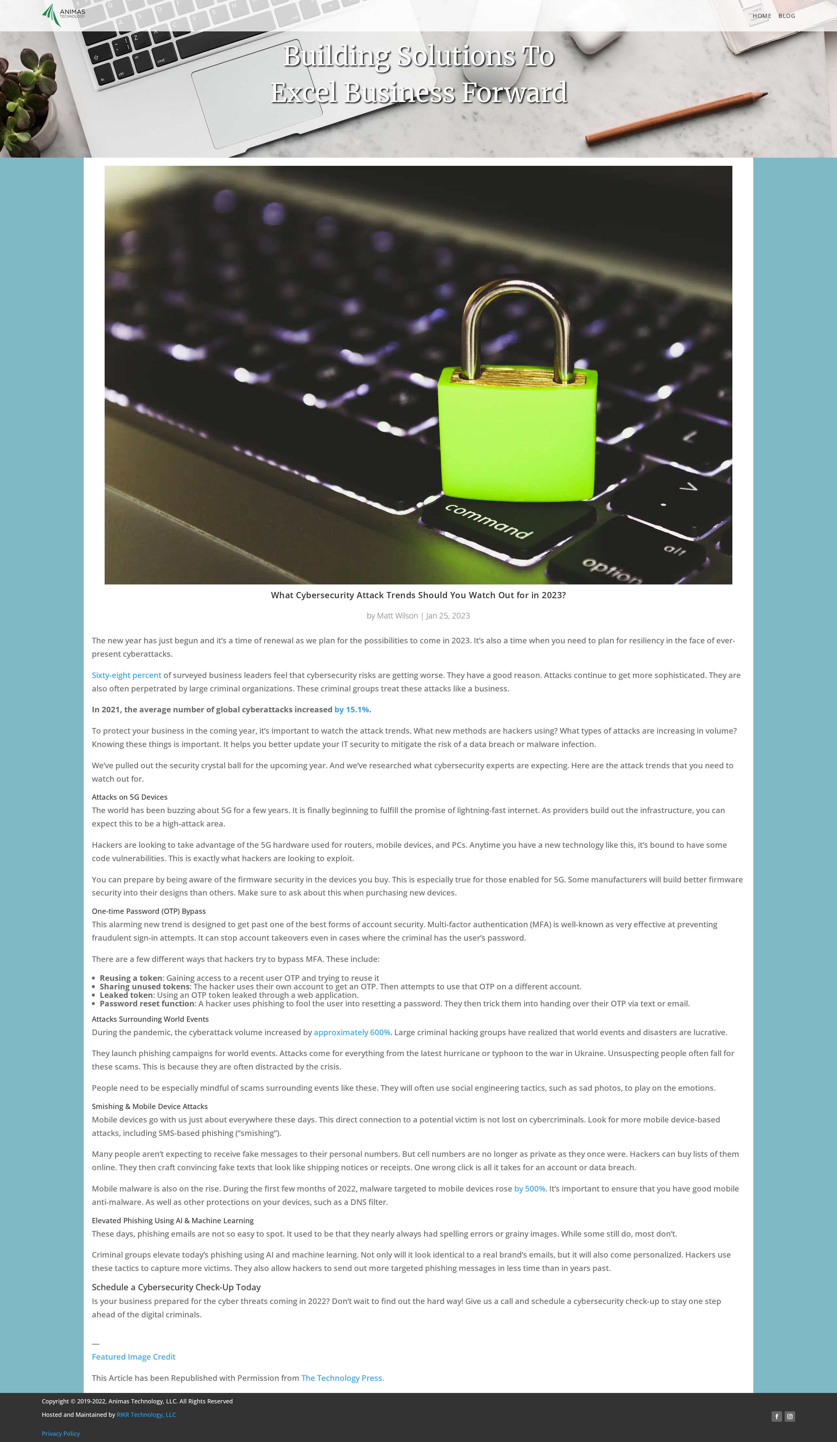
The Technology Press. (342, 1377)
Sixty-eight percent (127, 674)
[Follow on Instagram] (790, 1416)
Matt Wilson (397, 615)
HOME (762, 16)
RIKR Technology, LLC (146, 1414)
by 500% (529, 1188)
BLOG (786, 16)
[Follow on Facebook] (777, 1416)
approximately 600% (352, 1032)
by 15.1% (351, 709)
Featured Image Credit (134, 1356)
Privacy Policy (61, 1433)
